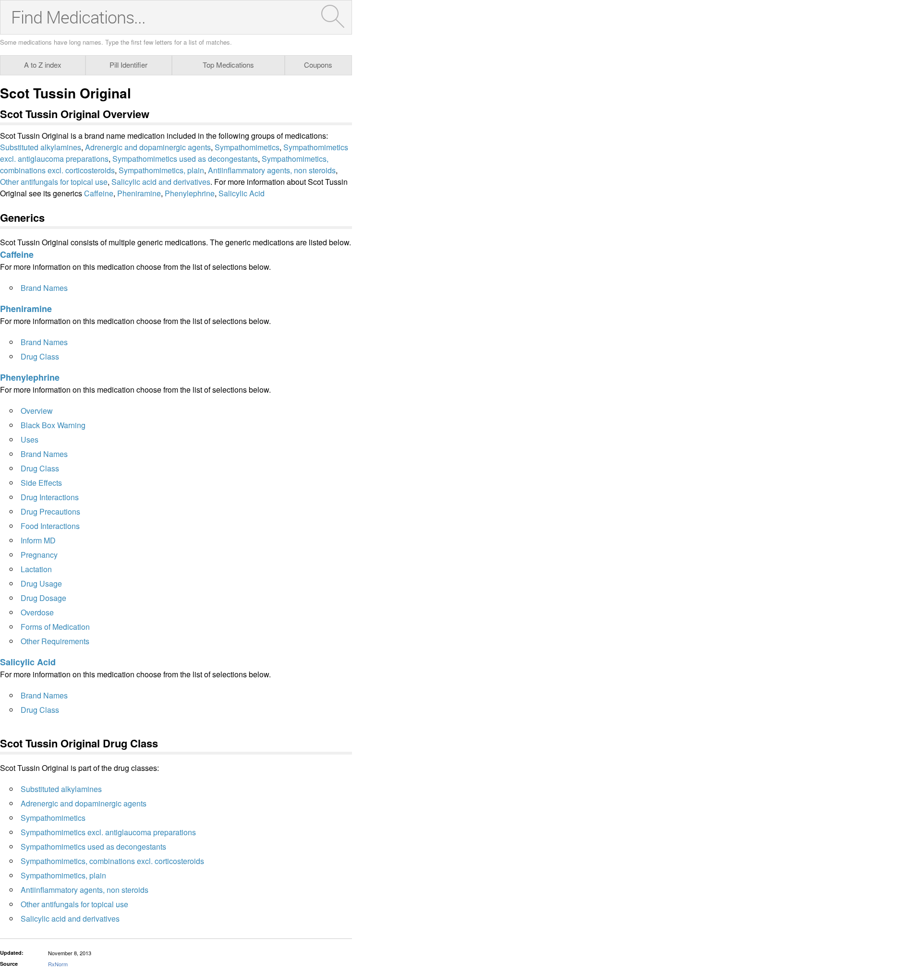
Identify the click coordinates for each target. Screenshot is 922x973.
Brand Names (44, 287)
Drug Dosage (43, 597)
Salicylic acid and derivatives (160, 181)
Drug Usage (41, 583)
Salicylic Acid (241, 193)
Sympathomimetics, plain (161, 170)
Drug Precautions (50, 511)
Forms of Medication (55, 626)
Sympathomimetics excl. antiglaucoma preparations (108, 832)
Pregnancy (39, 554)
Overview (37, 410)
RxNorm (58, 964)
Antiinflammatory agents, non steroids (272, 170)
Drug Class (40, 356)
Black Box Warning (53, 425)
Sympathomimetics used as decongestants (185, 158)
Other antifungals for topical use (54, 181)
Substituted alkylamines (40, 147)
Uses (29, 439)
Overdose (37, 612)
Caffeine (98, 193)
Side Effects (41, 482)
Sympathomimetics (247, 147)
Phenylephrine (190, 193)
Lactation (36, 569)
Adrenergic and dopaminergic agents (148, 147)
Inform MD (38, 540)
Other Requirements (55, 641)
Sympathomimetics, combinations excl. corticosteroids (112, 860)
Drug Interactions (50, 497)
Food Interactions (50, 525)
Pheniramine (139, 193)
